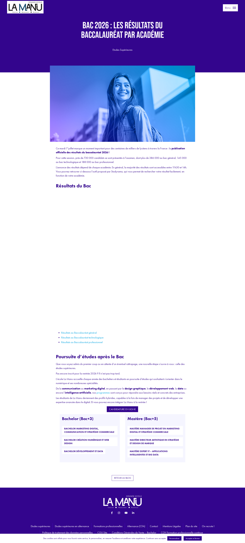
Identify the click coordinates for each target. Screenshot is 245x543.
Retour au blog (122, 477)
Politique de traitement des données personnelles (67, 532)
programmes (103, 392)
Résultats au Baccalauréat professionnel (82, 342)
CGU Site (102, 532)
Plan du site (191, 526)
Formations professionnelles (108, 526)
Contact (154, 526)
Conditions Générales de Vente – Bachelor (134, 532)
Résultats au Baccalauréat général (79, 332)
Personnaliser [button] (174, 538)
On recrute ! (208, 526)
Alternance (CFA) (136, 526)
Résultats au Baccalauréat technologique (82, 337)
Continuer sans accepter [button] (156, 538)
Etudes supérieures (40, 526)
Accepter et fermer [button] (193, 538)
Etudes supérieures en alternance (72, 526)
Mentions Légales (172, 526)
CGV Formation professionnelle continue (182, 532)
